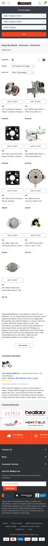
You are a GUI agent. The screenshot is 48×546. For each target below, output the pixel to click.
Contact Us (20, 529)
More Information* (18, 437)
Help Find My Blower (34, 523)
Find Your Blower (24, 10)
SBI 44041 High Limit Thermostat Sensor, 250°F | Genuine (12, 245)
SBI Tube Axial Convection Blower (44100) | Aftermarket (12, 201)
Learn (30, 529)
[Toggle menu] (3, 3)
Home (5, 523)
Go (24, 34)
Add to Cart (12, 101)
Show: (4, 66)
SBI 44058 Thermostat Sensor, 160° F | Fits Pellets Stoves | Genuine (34, 245)
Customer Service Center (29, 526)
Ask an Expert (16, 523)
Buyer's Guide (10, 526)
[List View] (39, 60)
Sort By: (5, 72)
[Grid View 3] (43, 60)
